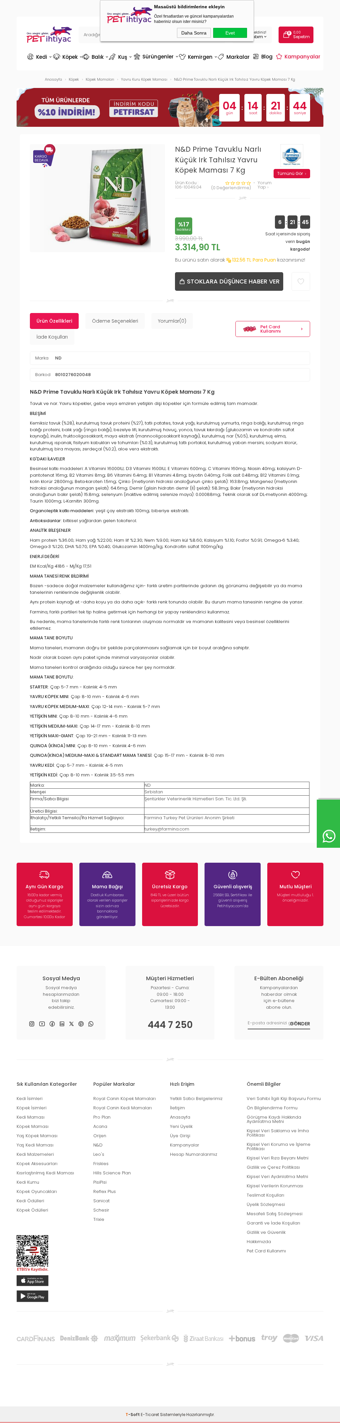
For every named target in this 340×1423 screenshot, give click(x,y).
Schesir (101, 1210)
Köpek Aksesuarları (37, 1163)
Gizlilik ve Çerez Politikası (273, 1167)
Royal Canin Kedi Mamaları (122, 1108)
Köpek (67, 56)
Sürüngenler (155, 56)
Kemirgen (197, 56)
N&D (98, 1145)
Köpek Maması (32, 1126)
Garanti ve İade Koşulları (273, 1223)
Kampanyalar (299, 56)
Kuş (121, 56)
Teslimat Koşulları (265, 1195)
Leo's (98, 1154)
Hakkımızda (259, 1241)
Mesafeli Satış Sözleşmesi (274, 1214)
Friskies (101, 1163)
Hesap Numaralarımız (193, 1154)
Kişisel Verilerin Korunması (275, 1186)
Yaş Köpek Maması (37, 1136)
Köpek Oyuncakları (37, 1191)
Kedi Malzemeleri (35, 1154)
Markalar (234, 56)
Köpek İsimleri (31, 1108)
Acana (100, 1126)
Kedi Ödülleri (30, 1201)
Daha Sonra (194, 33)
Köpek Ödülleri (32, 1210)
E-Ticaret (150, 1414)
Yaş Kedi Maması (35, 1145)
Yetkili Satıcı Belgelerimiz (196, 1098)
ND (58, 358)
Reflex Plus (104, 1191)
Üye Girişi (180, 1136)
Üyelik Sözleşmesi (266, 1204)
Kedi (39, 56)
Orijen (99, 1136)
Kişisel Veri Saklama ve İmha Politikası (278, 1133)
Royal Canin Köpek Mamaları (124, 1098)
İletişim (177, 1108)
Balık (95, 56)
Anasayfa (180, 1117)
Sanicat (101, 1201)
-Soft (133, 1414)
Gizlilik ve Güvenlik (266, 1232)
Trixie (98, 1219)
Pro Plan (102, 1117)
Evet (230, 33)
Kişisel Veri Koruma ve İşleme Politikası (278, 1146)
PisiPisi (100, 1182)
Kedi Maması (30, 1117)
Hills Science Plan (112, 1173)
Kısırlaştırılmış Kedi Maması (45, 1173)
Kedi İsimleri (29, 1098)
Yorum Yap (265, 185)
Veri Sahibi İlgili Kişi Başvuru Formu (284, 1098)
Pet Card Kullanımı (270, 329)
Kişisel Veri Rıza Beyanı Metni (277, 1158)
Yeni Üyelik (181, 1126)
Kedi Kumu (28, 1182)
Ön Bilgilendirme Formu (272, 1108)
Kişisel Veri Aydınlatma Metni (277, 1176)
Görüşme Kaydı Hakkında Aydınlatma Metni (274, 1119)
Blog (263, 56)
